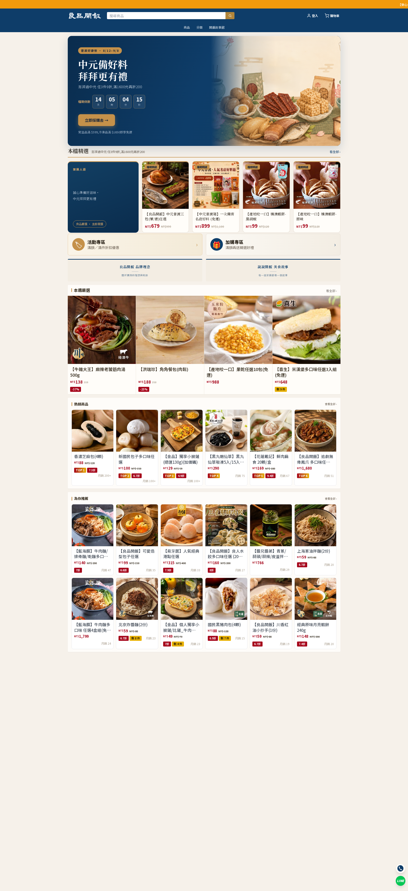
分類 (199, 27)
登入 (315, 15)
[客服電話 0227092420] (400, 868)
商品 (187, 27)
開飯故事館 (217, 27)
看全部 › (335, 151)
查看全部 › (331, 404)
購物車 (334, 15)
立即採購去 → (96, 120)
